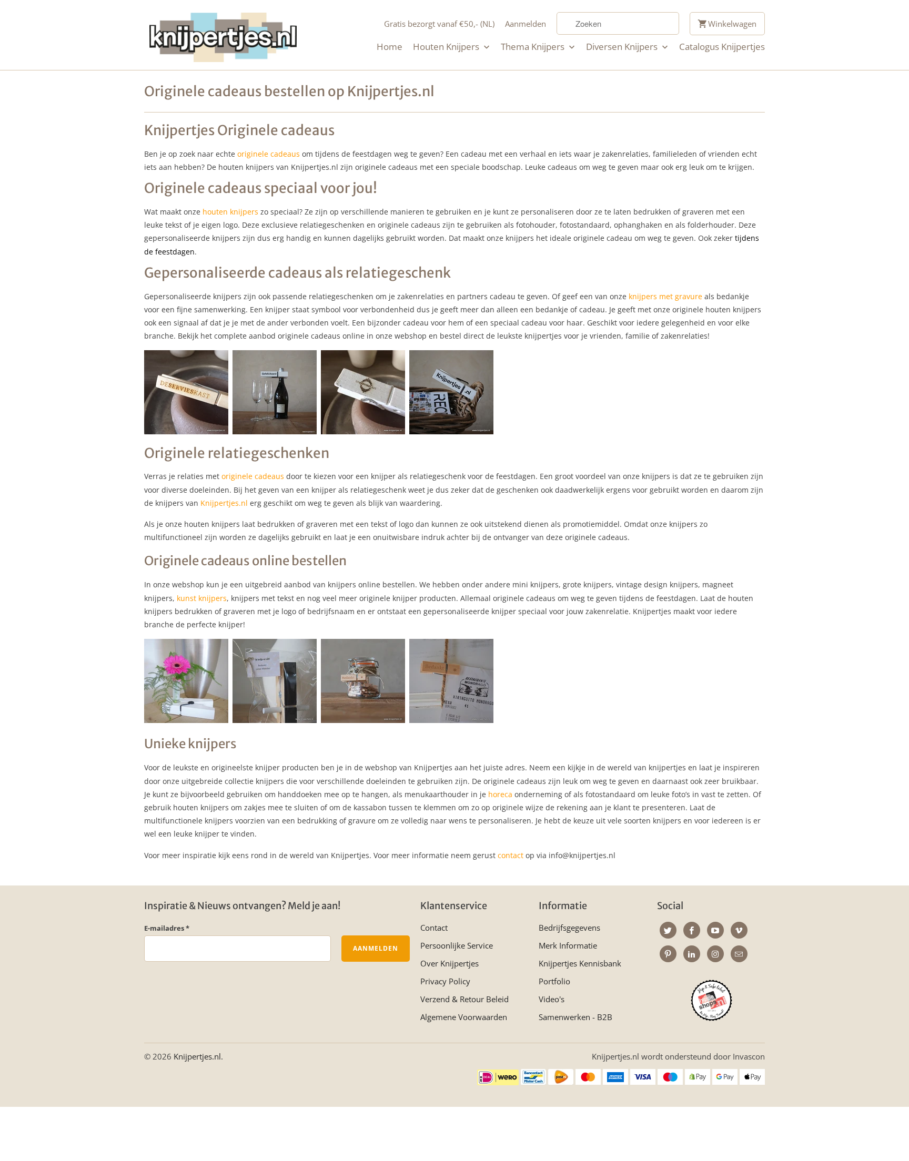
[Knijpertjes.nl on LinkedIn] (691, 953)
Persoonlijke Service (456, 945)
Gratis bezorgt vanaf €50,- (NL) (439, 23)
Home (389, 47)
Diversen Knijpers (623, 47)
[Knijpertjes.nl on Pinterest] (668, 953)
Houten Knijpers (447, 47)
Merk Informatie (568, 945)
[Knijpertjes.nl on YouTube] (715, 930)
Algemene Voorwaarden (463, 1017)
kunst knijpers (202, 598)
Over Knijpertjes (449, 963)
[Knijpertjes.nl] (223, 35)
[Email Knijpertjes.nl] (739, 953)
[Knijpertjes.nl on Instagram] (715, 953)
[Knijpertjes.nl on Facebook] (691, 930)
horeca (501, 794)
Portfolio (554, 981)
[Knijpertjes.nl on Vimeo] (739, 930)
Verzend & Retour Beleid (464, 999)
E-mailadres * (166, 928)
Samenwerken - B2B (575, 1017)
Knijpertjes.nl (224, 503)
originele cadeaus (268, 154)
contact (510, 855)
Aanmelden (525, 23)
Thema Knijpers (534, 47)
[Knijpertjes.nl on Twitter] (668, 930)
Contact (434, 927)
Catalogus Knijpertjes (722, 47)
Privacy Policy (445, 981)
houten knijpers (230, 212)
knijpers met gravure (665, 296)
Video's (551, 999)
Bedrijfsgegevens (569, 927)
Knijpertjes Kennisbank (580, 963)
